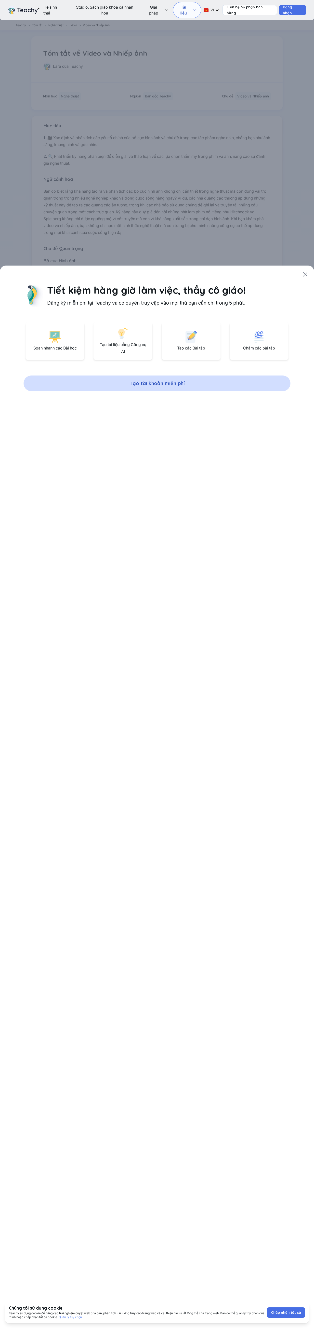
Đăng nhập (287, 10)
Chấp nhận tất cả (286, 1312)
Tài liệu (183, 10)
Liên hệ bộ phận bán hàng (245, 10)
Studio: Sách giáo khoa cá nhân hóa (104, 10)
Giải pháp (153, 10)
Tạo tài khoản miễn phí (157, 383)
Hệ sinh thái (50, 10)
